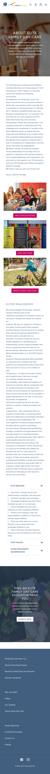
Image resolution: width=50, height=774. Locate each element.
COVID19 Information (13, 732)
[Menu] (45, 4)
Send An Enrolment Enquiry (16, 665)
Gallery (7, 698)
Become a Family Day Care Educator (20, 671)
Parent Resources (12, 726)
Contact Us (9, 738)
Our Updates (10, 705)
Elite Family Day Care (28, 766)
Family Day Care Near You (15, 659)
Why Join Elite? (11, 692)
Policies (8, 745)
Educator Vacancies (13, 678)
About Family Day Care (14, 711)
